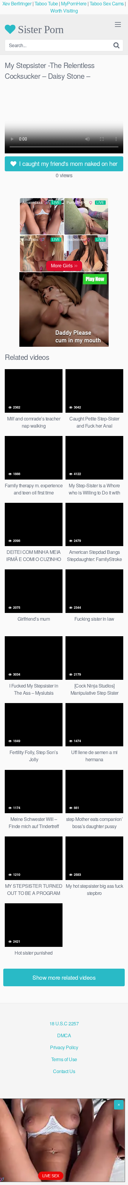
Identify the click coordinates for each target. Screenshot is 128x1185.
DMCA (64, 1035)
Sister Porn (39, 29)
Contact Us (64, 1071)
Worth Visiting (64, 10)
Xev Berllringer (17, 3)
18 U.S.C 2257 (64, 1023)
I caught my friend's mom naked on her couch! (68, 165)
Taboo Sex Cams (107, 3)
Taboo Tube (46, 3)
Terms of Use (64, 1059)
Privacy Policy (64, 1047)
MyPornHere (73, 3)
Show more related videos (64, 977)
